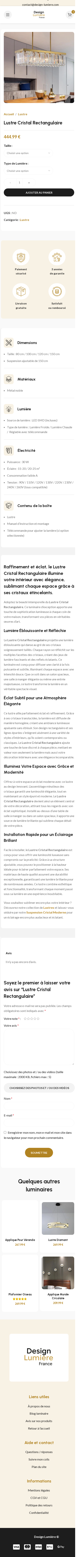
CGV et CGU (38, 1497)
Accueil (9, 114)
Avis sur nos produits (39, 1421)
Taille (7, 145)
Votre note (12, 1018)
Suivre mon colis (39, 1459)
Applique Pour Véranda (20, 1240)
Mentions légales (39, 1490)
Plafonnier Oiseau (20, 1294)
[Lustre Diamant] (58, 1218)
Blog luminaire (39, 1413)
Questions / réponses (39, 1452)
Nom (8, 1098)
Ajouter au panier (39, 192)
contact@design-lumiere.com (40, 3)
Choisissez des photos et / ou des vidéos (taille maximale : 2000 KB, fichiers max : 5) (33, 1074)
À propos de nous (39, 1406)
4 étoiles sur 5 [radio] (34, 1018)
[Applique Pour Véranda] (20, 1218)
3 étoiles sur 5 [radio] (31, 1018)
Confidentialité (39, 1512)
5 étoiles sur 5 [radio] (38, 1018)
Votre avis (11, 1025)
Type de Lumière (15, 163)
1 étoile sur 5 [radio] (25, 1018)
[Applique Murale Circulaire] (58, 1273)
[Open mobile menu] (8, 15)
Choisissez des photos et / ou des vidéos (39, 1088)
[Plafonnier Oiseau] (20, 1273)
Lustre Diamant (58, 1240)
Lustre (22, 114)
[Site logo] (39, 14)
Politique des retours (39, 1505)
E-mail (9, 1115)
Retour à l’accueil (39, 1428)
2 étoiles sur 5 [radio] (28, 1018)
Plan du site (39, 1467)
